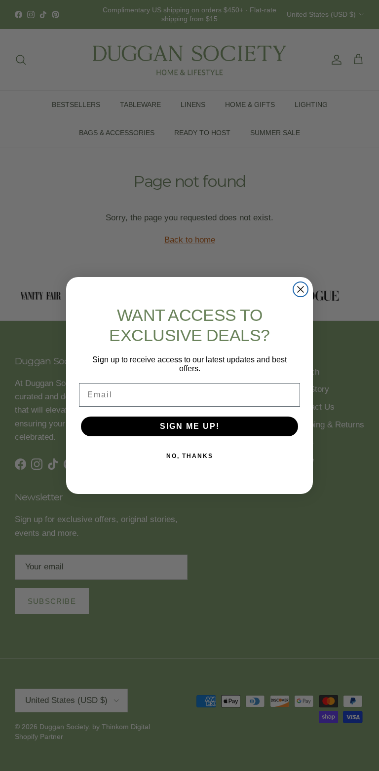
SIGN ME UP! (190, 426)
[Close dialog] (300, 289)
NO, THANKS (189, 456)
